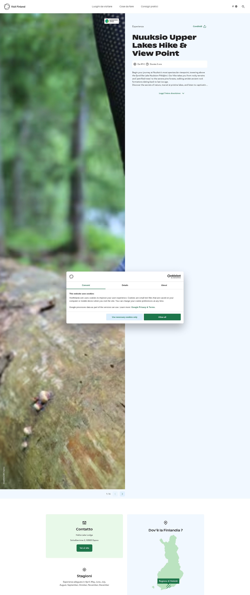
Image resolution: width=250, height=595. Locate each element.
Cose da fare (127, 6)
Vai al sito (84, 548)
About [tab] (164, 285)
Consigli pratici (149, 6)
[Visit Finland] (14, 7)
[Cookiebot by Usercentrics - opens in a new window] (169, 277)
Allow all (162, 317)
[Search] (243, 6)
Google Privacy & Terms (143, 307)
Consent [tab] (86, 285)
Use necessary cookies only (124, 317)
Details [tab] (125, 285)
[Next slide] (122, 494)
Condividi (197, 26)
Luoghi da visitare (102, 6)
